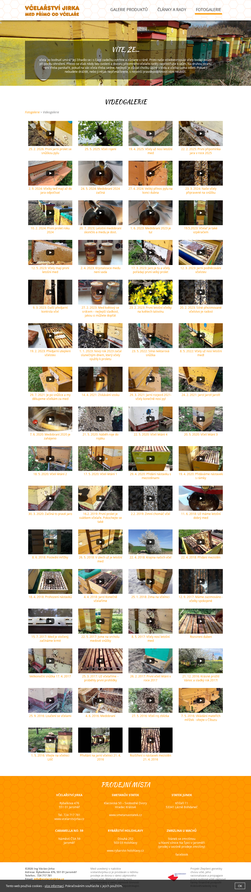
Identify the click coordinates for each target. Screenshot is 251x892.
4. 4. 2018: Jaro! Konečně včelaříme (100, 599)
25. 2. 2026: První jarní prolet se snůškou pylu (50, 151)
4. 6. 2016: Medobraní (100, 716)
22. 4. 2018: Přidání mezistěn (200, 557)
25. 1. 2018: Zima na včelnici (150, 597)
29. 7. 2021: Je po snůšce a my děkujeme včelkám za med (50, 397)
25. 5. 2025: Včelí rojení (100, 149)
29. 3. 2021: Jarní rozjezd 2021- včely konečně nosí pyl (151, 397)
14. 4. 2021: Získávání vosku (100, 395)
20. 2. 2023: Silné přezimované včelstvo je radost (201, 309)
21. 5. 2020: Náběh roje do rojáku (100, 436)
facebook (182, 854)
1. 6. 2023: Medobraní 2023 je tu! (150, 230)
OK (240, 886)
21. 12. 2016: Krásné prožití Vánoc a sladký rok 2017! (200, 678)
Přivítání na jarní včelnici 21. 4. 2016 (100, 757)
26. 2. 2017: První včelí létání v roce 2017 (150, 678)
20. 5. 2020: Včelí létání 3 (201, 434)
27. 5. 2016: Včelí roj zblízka (150, 716)
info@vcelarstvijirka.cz (49, 879)
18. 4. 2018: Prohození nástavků (50, 597)
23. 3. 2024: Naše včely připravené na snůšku (200, 190)
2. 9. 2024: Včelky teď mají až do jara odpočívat (50, 190)
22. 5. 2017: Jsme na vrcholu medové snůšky (100, 639)
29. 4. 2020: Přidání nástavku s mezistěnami (150, 476)
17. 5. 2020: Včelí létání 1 (100, 474)
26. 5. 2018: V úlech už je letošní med (100, 559)
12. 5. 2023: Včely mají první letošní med (50, 270)
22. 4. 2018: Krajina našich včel (150, 557)
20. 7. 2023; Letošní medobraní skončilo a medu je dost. (100, 230)
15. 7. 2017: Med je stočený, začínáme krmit (50, 639)
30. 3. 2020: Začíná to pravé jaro (50, 514)
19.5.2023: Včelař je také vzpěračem (200, 230)
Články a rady (171, 9)
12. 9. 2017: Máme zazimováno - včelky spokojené (201, 599)
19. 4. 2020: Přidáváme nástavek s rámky (201, 476)
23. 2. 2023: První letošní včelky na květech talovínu (150, 309)
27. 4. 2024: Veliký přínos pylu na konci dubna (150, 190)
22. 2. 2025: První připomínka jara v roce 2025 (201, 151)
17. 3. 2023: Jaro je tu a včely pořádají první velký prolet (150, 270)
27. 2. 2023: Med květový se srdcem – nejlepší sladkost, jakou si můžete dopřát (100, 311)
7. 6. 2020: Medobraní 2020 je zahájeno (50, 436)
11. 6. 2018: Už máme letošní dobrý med (201, 516)
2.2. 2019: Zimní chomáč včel (150, 514)
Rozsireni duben (201, 637)
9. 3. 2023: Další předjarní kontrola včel (50, 309)
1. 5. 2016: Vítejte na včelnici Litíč (50, 757)
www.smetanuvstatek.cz (125, 815)
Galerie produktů (129, 9)
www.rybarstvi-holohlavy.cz (125, 850)
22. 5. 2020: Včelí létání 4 (150, 434)
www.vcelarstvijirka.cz (69, 819)
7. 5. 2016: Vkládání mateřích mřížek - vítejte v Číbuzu (200, 718)
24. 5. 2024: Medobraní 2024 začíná (100, 190)
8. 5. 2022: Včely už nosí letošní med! (201, 353)
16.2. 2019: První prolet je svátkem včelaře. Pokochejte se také (100, 518)
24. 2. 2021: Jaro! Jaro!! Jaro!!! (201, 395)
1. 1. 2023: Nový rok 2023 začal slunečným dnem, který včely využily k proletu (100, 355)
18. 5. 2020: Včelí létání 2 (50, 474)
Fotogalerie (208, 9)
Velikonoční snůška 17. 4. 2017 (50, 676)
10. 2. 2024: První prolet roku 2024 (50, 230)
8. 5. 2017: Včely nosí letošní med (151, 639)
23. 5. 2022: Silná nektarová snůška (150, 353)
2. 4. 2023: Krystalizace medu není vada (100, 270)
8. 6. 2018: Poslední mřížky (50, 557)
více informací (54, 886)
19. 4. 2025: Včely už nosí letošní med (150, 151)
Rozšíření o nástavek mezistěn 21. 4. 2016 (150, 757)
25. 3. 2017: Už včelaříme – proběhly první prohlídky (100, 678)
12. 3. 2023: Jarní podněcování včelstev (200, 270)
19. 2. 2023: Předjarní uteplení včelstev (50, 353)
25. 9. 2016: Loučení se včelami (50, 716)
